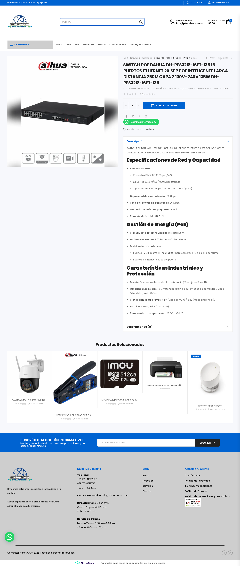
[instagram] (230, 552)
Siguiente (224, 58)
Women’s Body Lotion (210, 405)
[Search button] (141, 22)
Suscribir (205, 442)
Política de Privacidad (197, 480)
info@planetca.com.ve (115, 495)
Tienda (102, 44)
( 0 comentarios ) (147, 94)
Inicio (59, 44)
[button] (9, 537)
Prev (211, 58)
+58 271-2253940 (86, 488)
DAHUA (226, 88)
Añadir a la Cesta (166, 105)
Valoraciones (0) (140, 327)
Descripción (135, 141)
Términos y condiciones (198, 486)
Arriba (196, 356)
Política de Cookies (196, 491)
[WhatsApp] (146, 116)
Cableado (146, 58)
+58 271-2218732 (86, 483)
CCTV (179, 88)
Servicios (88, 44)
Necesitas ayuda (220, 2)
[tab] (177, 141)
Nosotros (73, 44)
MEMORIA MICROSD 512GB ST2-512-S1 (122, 400)
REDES (201, 88)
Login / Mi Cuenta (140, 44)
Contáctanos (197, 2)
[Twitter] (133, 116)
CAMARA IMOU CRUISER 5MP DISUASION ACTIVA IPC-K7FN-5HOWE (46, 400)
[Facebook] (126, 116)
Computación (190, 88)
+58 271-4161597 (86, 479)
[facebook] (224, 552)
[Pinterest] (139, 116)
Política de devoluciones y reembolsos (207, 496)
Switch (208, 88)
